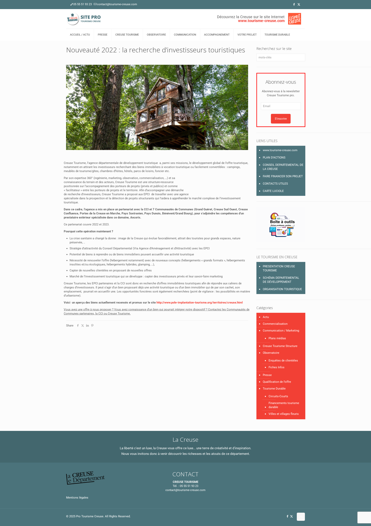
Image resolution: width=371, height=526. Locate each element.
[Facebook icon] (294, 4)
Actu (266, 317)
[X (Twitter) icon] (298, 4)
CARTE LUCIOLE (273, 191)
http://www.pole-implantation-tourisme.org (184, 302)
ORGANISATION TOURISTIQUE (282, 289)
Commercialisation (275, 324)
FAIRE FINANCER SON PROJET (283, 176)
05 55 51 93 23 (82, 4)
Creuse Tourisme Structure (280, 346)
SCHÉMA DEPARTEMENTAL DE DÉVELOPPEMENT (281, 280)
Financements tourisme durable (284, 405)
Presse (267, 375)
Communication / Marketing (281, 330)
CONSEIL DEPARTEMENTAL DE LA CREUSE (283, 167)
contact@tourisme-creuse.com (117, 4)
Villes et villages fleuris (284, 414)
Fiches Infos (276, 367)
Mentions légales (77, 497)
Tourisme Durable (274, 388)
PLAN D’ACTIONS (274, 157)
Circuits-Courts (278, 396)
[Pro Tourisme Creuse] (84, 19)
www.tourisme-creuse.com (280, 150)
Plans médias (277, 338)
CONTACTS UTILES (275, 183)
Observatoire (271, 353)
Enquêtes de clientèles (283, 360)
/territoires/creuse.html (227, 302)
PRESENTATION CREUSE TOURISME (279, 268)
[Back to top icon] (301, 517)
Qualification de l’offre (277, 382)
